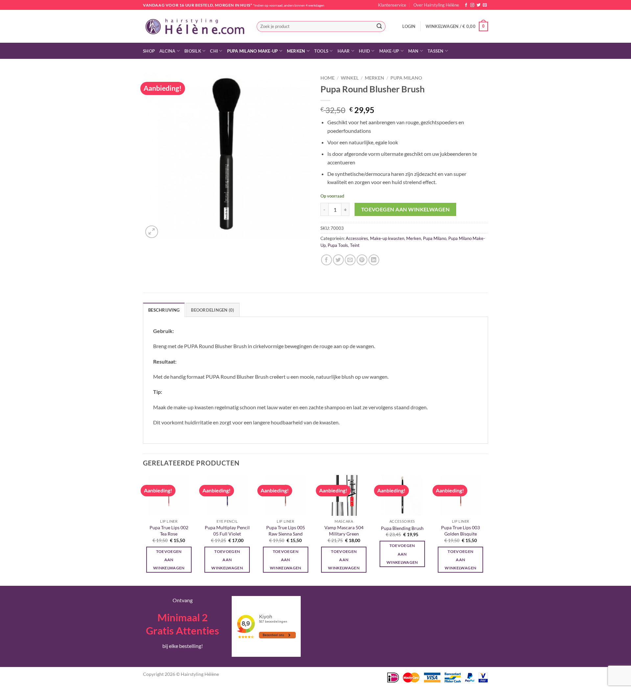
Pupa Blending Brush (402, 528)
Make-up (389, 51)
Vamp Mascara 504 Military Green (343, 530)
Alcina (167, 51)
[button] (408, 26)
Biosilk (192, 51)
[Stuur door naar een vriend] (350, 259)
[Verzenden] (379, 26)
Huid (364, 51)
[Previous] (143, 529)
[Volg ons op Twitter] (478, 5)
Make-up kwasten (387, 238)
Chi (214, 51)
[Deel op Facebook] (326, 259)
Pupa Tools (338, 245)
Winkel (350, 78)
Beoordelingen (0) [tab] (212, 310)
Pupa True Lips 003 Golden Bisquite (460, 530)
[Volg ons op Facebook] (466, 5)
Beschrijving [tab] (163, 310)
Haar (344, 51)
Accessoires (357, 238)
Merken (296, 51)
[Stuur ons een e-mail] (485, 5)
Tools (321, 51)
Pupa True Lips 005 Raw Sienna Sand (285, 530)
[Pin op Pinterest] (362, 259)
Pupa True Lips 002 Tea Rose (169, 530)
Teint (355, 245)
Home (327, 78)
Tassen (436, 51)
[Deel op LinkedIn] (373, 259)
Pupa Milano (406, 78)
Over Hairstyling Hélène (436, 5)
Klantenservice (392, 5)
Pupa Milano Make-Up (252, 51)
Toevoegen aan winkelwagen (405, 209)
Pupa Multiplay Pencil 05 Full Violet (227, 530)
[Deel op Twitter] (338, 259)
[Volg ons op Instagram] (472, 5)
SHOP (149, 51)
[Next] (486, 529)
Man (413, 51)
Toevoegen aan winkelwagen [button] (169, 559)
